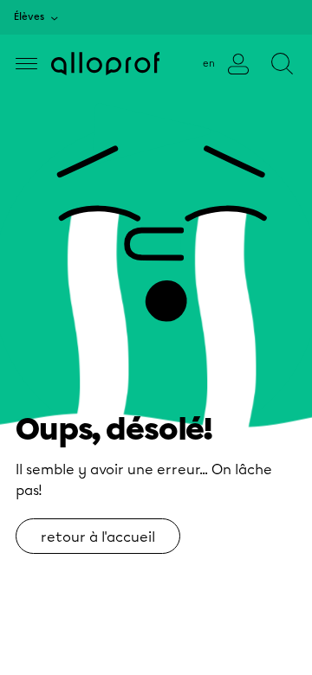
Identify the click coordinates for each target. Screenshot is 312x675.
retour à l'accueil (98, 537)
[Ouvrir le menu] (26, 63)
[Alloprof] (105, 63)
